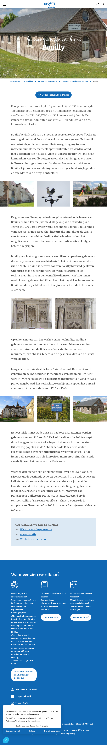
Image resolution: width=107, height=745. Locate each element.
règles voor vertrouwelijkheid (71, 730)
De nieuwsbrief (80, 617)
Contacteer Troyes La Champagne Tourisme (23, 674)
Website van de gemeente (36, 529)
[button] (6, 740)
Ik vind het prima (51, 731)
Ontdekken (28, 81)
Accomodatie (28, 534)
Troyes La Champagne (47, 81)
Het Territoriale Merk (26, 689)
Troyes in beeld (23, 696)
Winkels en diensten (33, 539)
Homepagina (14, 81)
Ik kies (32, 731)
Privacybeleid (68, 724)
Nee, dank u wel (12, 731)
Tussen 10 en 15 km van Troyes (75, 81)
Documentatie (51, 617)
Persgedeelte (22, 703)
